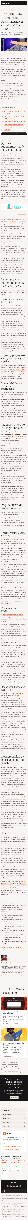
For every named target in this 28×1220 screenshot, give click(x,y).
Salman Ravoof (4, 32)
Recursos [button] (6, 1122)
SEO (4, 1063)
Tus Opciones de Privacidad (21, 1161)
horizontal (13, 222)
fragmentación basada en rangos (13, 614)
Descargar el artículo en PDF (14, 134)
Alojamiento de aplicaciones (10, 1143)
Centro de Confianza (4, 1161)
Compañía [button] (6, 1126)
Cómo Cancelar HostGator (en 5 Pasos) (13, 1044)
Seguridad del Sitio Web (10, 1067)
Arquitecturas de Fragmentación (13, 125)
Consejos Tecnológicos (8, 10)
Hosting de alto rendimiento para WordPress (13, 1013)
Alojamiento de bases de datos (11, 1146)
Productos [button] (6, 1110)
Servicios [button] (6, 1118)
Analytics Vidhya (22, 213)
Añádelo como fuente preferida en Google (13, 34)
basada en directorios (18, 693)
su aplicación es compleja (13, 436)
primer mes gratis (15, 947)
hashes (15, 541)
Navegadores (13, 1063)
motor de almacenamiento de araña (12, 797)
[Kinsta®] (5, 3)
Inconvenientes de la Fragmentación (15, 121)
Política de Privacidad (12, 1161)
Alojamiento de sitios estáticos (11, 1149)
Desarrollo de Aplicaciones (11, 1071)
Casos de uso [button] (7, 1114)
